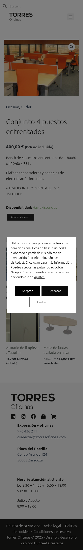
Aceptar (27, 291)
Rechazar (55, 291)
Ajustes (39, 276)
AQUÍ (36, 262)
